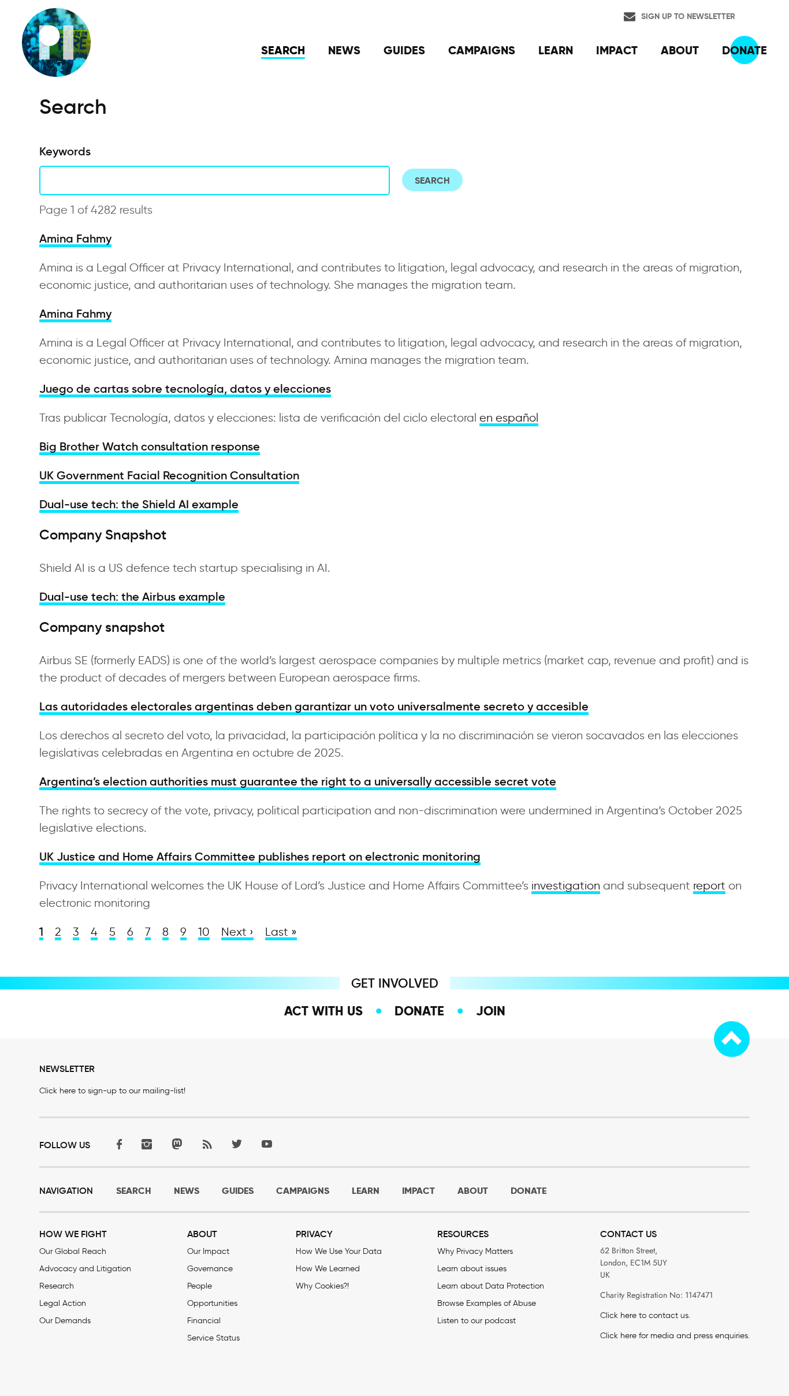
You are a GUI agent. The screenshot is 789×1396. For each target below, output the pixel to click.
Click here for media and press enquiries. (675, 1336)
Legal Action (62, 1303)
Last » (281, 932)
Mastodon (177, 1144)
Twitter (237, 1144)
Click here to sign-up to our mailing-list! (112, 1091)
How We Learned (328, 1269)
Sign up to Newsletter (688, 16)
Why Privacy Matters (475, 1251)
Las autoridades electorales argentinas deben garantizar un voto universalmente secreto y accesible (314, 706)
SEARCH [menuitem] (283, 50)
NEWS (186, 1191)
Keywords (65, 151)
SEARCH (133, 1191)
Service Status (213, 1338)
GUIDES (238, 1191)
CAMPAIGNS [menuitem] (481, 50)
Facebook (116, 1144)
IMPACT (418, 1191)
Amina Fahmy (75, 238)
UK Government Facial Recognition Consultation (169, 475)
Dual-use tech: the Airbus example (132, 597)
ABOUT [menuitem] (680, 50)
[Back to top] (732, 1039)
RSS (207, 1144)
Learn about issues (472, 1269)
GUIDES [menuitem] (404, 50)
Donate (419, 1011)
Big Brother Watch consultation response (149, 446)
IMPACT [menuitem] (617, 50)
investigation (565, 885)
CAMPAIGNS (302, 1191)
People (199, 1286)
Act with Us (323, 1011)
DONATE (528, 1191)
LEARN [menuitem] (555, 50)
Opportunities (212, 1303)
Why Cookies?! (322, 1286)
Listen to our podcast (476, 1321)
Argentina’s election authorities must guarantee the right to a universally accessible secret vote (297, 781)
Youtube (267, 1144)
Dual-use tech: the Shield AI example (139, 504)
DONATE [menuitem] (744, 50)
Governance (210, 1269)
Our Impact (208, 1251)
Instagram (147, 1144)
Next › (237, 932)
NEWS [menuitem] (344, 50)
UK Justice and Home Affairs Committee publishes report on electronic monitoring (260, 856)
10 (204, 932)
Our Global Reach (72, 1251)
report (709, 885)
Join (490, 1011)
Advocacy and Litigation (85, 1269)
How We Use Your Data (339, 1251)
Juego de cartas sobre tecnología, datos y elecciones (185, 389)
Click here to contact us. (645, 1315)
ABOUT (472, 1191)
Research (56, 1286)
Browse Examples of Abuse (486, 1303)
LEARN (365, 1191)
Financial (204, 1321)
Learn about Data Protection (490, 1286)
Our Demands (65, 1321)
